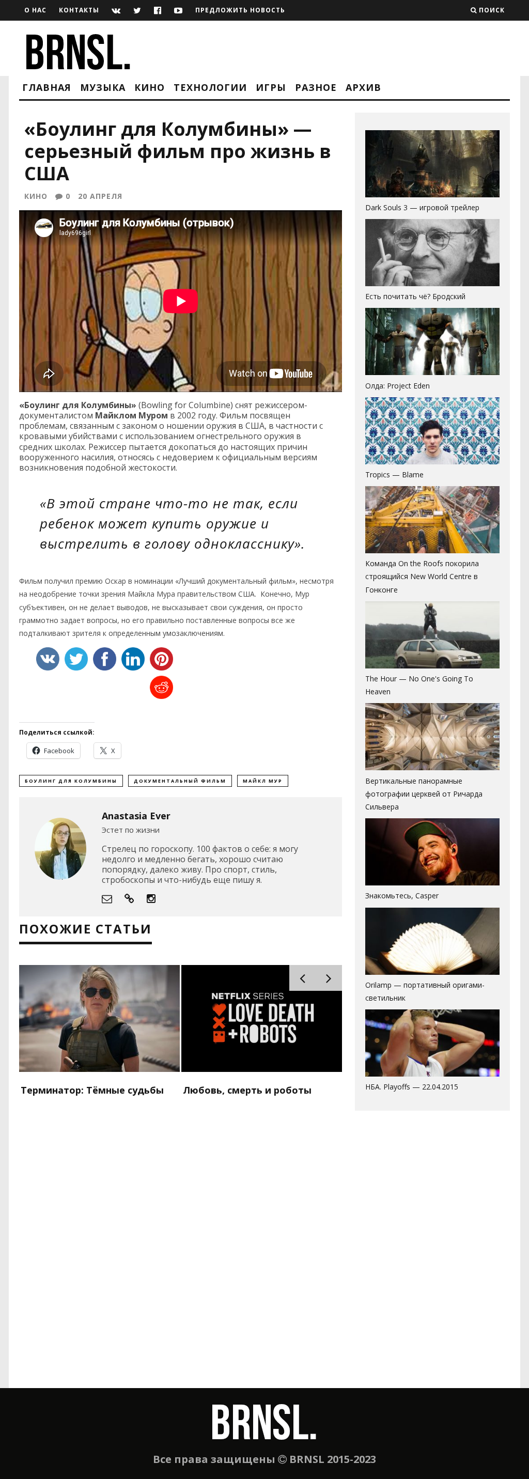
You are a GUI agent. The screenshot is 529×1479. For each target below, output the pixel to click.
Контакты (79, 10)
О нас (35, 10)
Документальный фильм (180, 780)
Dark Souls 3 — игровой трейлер (422, 207)
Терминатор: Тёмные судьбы (92, 1090)
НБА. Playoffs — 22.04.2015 (411, 1087)
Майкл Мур (263, 780)
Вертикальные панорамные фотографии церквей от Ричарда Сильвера (424, 794)
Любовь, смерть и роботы (247, 1090)
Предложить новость (240, 10)
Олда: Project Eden (397, 386)
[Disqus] (180, 1255)
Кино (149, 87)
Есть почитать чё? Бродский (415, 296)
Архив (363, 87)
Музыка (103, 87)
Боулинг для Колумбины (71, 780)
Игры (271, 87)
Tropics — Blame (394, 474)
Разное (316, 87)
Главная (46, 87)
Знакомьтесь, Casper (402, 895)
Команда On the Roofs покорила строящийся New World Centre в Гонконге (422, 576)
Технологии (210, 87)
